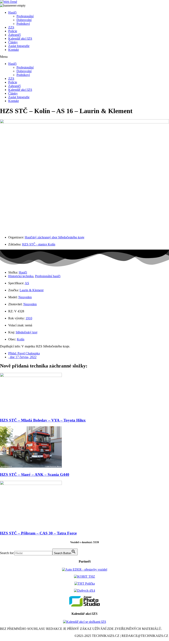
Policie (12, 31)
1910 (29, 318)
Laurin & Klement (31, 290)
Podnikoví (23, 23)
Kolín (20, 339)
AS (27, 283)
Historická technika (20, 276)
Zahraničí (14, 35)
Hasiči (12, 12)
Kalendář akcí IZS (20, 38)
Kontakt (13, 49)
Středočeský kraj (26, 332)
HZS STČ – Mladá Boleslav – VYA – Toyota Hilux (43, 420)
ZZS (11, 27)
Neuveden (25, 297)
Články (13, 42)
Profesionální (25, 16)
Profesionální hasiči (47, 276)
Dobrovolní (24, 20)
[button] (84, 57)
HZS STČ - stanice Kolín (38, 244)
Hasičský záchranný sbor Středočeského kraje (54, 237)
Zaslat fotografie (18, 46)
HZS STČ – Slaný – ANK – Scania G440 (34, 474)
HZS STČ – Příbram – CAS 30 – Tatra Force (38, 533)
